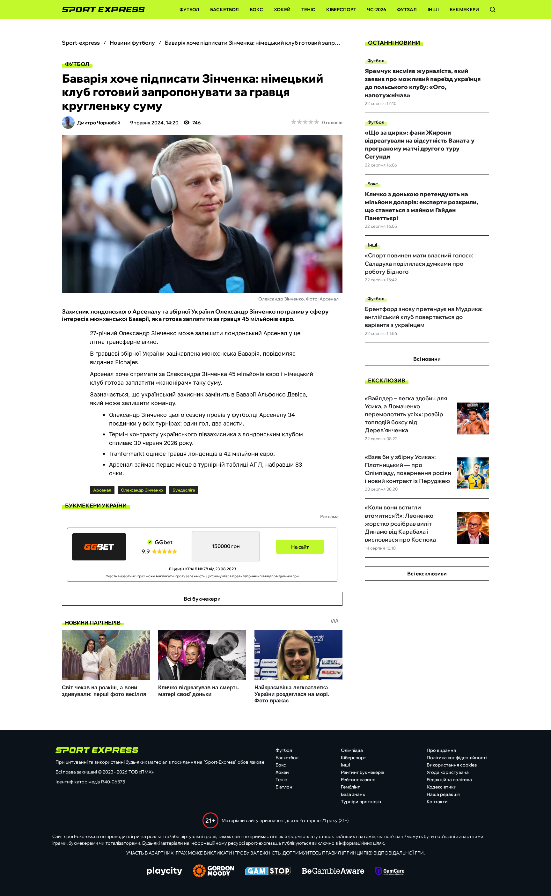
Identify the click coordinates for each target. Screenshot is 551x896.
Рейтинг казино (358, 779)
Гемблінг (350, 787)
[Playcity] (164, 872)
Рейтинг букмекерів (362, 772)
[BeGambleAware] (333, 871)
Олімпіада (352, 750)
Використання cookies (452, 765)
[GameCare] (389, 871)
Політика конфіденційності (457, 757)
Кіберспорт (341, 9)
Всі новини (427, 359)
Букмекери (464, 9)
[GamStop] (268, 871)
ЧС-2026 (376, 9)
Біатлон (284, 787)
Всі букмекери (202, 599)
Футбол (189, 9)
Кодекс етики (442, 787)
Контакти (437, 801)
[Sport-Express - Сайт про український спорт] (100, 9)
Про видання (441, 750)
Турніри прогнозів (361, 801)
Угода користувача (448, 772)
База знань (353, 794)
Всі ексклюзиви (427, 573)
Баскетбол (224, 9)
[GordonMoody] (213, 871)
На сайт (300, 547)
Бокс (256, 9)
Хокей (282, 9)
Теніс (308, 9)
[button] (493, 9)
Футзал (407, 9)
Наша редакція (443, 794)
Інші (433, 9)
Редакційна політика (449, 779)
